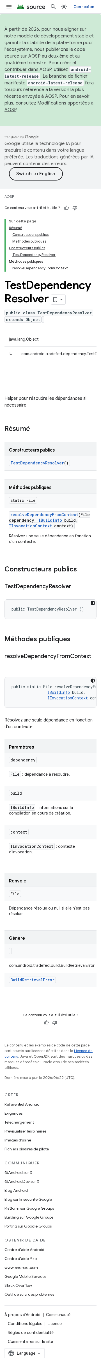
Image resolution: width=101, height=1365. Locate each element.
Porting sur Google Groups (28, 1226)
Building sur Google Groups (28, 1217)
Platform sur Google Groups (29, 1208)
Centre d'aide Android (24, 1249)
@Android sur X (18, 1172)
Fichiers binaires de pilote (26, 1149)
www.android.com (21, 1267)
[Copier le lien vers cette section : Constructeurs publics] (82, 569)
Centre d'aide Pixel (21, 1258)
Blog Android (16, 1190)
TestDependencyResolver (37, 463)
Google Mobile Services (25, 1276)
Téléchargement (19, 1122)
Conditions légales (25, 1323)
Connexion (84, 6)
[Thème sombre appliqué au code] (92, 603)
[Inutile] (75, 208)
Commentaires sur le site (30, 1341)
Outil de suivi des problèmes (29, 1294)
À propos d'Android (22, 1314)
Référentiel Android (22, 1104)
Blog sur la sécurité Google (28, 1199)
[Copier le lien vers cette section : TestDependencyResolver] (76, 586)
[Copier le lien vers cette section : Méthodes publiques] (76, 639)
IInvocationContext (30, 525)
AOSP (9, 196)
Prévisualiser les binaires (25, 1131)
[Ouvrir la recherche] (53, 6)
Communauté (58, 1314)
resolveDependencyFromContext (44, 514)
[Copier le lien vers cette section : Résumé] (35, 429)
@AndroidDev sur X (21, 1181)
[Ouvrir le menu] (9, 6)
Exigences (13, 1113)
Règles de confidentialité (31, 1332)
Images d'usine (17, 1140)
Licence (55, 1323)
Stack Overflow (18, 1285)
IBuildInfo (50, 520)
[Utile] (66, 208)
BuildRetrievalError (32, 979)
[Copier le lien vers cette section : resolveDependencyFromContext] (10, 664)
